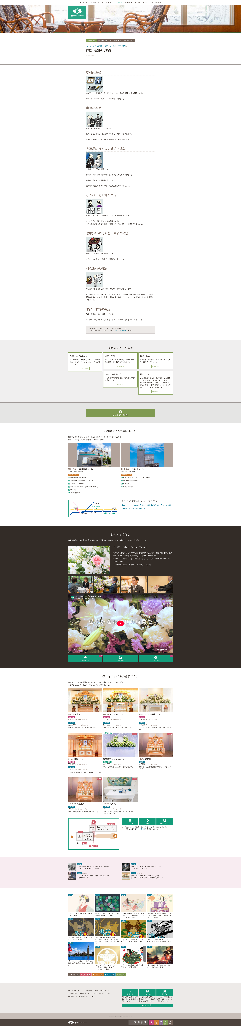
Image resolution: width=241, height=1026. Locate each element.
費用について (129, 41)
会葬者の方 (102, 41)
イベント (98, 975)
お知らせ (86, 975)
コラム (110, 975)
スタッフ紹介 (137, 2)
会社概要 (158, 2)
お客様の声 (128, 2)
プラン (90, 2)
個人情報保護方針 (82, 996)
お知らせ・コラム (148, 2)
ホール (84, 2)
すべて (74, 975)
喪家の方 (91, 41)
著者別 (121, 975)
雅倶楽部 (96, 2)
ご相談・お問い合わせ (107, 2)
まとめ (91, 996)
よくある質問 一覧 (120, 415)
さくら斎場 (167, 505)
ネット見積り (140, 829)
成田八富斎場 (129, 509)
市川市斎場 (141, 509)
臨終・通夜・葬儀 (119, 46)
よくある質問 (119, 2)
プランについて (115, 41)
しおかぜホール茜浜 (131, 505)
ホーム (88, 46)
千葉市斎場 (146, 505)
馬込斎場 (156, 505)
